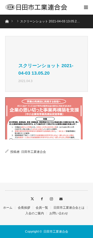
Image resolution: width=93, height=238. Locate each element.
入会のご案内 (34, 213)
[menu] (86, 7)
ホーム (7, 207)
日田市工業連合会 (33, 152)
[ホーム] (7, 21)
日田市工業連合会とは (68, 207)
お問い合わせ (58, 213)
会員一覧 (42, 207)
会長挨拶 (24, 207)
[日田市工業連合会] (36, 7)
